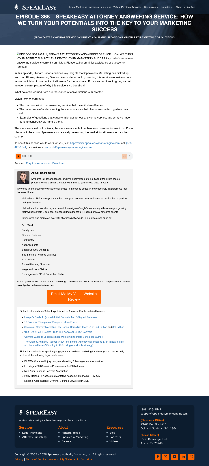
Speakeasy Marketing (75, 437)
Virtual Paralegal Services (127, 7)
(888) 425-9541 (151, 409)
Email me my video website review (74, 297)
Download (58, 163)
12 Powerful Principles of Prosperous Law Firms (50, 322)
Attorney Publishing (100, 7)
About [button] (178, 7)
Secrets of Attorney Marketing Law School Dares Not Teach (56, 327)
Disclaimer (87, 459)
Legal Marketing (78, 7)
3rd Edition (118, 327)
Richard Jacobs (71, 433)
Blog (112, 433)
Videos (114, 441)
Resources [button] (150, 7)
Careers (66, 441)
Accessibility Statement (63, 459)
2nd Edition (101, 327)
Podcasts (115, 437)
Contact (191, 7)
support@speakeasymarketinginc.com (164, 413)
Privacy (19, 459)
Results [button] (165, 7)
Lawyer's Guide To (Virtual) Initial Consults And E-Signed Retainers (60, 317)
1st (91, 327)
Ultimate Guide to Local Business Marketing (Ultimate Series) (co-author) (63, 337)
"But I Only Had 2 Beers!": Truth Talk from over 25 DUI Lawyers (58, 332)
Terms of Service (36, 459)
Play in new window (38, 163)
